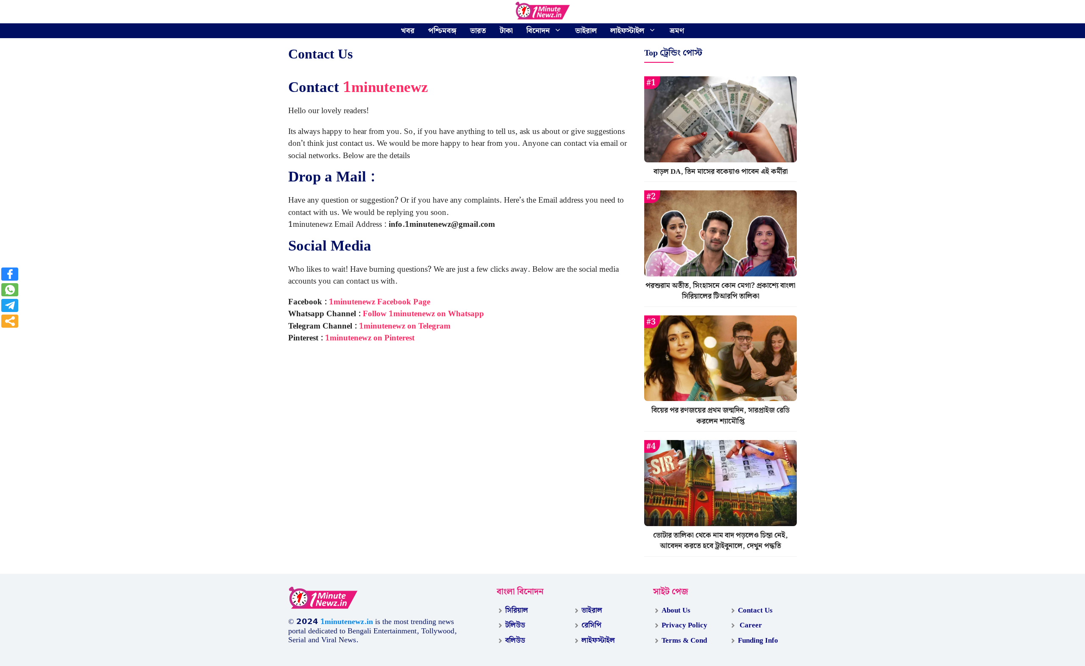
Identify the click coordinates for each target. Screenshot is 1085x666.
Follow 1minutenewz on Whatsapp (423, 313)
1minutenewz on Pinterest (370, 338)
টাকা (506, 31)
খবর (408, 31)
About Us (676, 610)
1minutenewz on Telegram (405, 326)
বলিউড (515, 640)
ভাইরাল (586, 31)
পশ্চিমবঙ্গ (442, 31)
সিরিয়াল (516, 610)
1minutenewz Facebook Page (379, 302)
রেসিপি (591, 625)
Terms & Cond (684, 640)
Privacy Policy (684, 625)
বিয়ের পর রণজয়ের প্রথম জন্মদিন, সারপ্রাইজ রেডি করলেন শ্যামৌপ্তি (720, 415)
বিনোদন (538, 31)
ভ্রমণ (677, 31)
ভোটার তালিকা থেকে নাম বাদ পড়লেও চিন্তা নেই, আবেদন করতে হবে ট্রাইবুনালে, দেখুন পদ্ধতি (720, 540)
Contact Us (755, 610)
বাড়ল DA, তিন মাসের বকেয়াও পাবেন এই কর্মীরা (721, 172)
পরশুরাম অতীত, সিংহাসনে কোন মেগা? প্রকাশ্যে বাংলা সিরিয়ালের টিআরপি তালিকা (720, 291)
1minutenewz (385, 88)
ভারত (478, 31)
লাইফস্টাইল (627, 31)
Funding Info (758, 640)
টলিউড (515, 625)
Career (750, 625)
